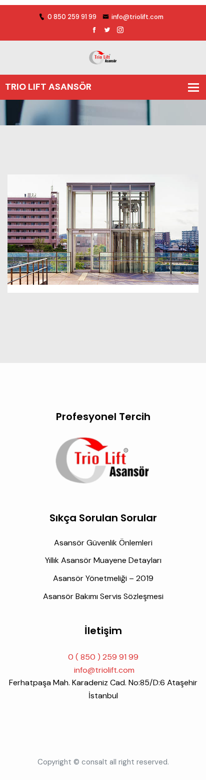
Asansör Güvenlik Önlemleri (103, 542)
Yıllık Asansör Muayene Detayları (103, 560)
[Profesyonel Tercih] (103, 57)
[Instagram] (120, 30)
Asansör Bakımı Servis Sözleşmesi (103, 596)
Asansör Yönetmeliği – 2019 (103, 578)
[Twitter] (107, 30)
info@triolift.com (138, 17)
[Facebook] (94, 30)
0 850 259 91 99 (72, 17)
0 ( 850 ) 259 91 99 (103, 657)
